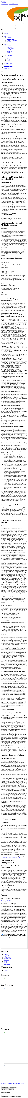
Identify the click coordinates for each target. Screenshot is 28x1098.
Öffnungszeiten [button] (7, 58)
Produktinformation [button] (8, 63)
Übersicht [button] (9, 37)
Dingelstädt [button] (9, 47)
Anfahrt (5, 971)
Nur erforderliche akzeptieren (7, 1089)
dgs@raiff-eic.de (4, 4)
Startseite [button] (6, 33)
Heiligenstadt (7, 964)
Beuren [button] (8, 53)
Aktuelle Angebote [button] (8, 66)
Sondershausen (7, 958)
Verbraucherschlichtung (18, 1083)
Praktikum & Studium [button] (12, 40)
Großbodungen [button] (10, 48)
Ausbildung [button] (9, 41)
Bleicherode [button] (9, 51)
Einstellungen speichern (15, 1096)
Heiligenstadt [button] (10, 55)
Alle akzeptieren (4, 1087)
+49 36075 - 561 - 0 (13, 4)
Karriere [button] (5, 36)
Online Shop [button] (7, 68)
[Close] (1, 1095)
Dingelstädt (6, 956)
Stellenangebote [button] (10, 39)
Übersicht (6, 954)
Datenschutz (9, 1083)
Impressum (3, 1083)
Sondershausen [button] (10, 49)
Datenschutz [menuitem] (3, 2)
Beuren (5, 962)
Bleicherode (6, 960)
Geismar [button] (9, 52)
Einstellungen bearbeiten (6, 900)
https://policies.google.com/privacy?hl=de (10, 857)
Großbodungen (7, 957)
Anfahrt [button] (8, 60)
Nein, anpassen (13, 1087)
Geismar (6, 961)
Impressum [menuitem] (3, 1)
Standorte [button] (6, 44)
